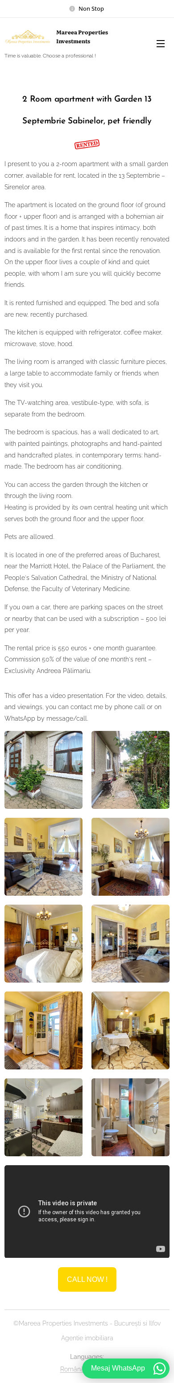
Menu (161, 43)
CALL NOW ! (87, 1279)
